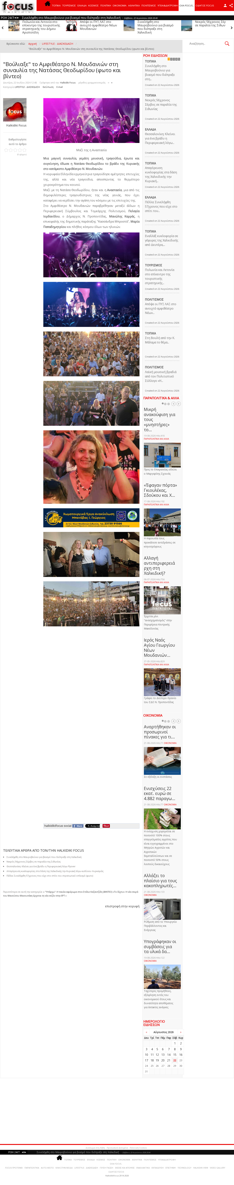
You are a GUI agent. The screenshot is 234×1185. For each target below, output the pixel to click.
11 (152, 1055)
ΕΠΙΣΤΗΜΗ (170, 1167)
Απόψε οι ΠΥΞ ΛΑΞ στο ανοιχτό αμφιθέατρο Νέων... (160, 308)
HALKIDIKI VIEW (200, 1167)
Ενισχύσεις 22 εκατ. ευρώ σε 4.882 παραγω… (159, 793)
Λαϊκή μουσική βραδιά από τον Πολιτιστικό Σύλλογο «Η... (160, 376)
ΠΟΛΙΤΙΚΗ (105, 5)
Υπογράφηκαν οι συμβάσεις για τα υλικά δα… (160, 946)
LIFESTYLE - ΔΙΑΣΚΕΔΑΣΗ (27, 87)
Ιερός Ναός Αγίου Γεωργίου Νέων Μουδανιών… (159, 647)
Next (178, 404)
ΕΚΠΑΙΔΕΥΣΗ (158, 1167)
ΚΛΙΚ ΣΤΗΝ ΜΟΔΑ (64, 1167)
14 (168, 1055)
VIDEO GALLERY (217, 1167)
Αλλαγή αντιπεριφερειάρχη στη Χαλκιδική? (159, 565)
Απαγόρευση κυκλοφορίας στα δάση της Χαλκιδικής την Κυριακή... (161, 174)
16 (180, 1055)
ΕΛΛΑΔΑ (82, 5)
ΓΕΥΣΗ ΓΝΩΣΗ (106, 1167)
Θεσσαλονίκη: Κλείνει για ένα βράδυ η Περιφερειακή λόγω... (160, 138)
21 (168, 1060)
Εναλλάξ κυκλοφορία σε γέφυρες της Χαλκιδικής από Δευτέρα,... (161, 240)
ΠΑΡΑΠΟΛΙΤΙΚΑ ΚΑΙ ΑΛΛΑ (156, 438)
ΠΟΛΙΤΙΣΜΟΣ (148, 5)
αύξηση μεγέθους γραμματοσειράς (111, 82)
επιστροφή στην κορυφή (122, 906)
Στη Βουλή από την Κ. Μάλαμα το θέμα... (160, 340)
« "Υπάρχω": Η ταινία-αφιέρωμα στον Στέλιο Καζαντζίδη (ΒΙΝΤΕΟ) (77, 891)
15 (174, 1055)
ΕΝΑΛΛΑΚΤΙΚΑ (143, 1167)
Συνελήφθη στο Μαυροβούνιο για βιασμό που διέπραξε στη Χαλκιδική (98, 27)
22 (174, 1060)
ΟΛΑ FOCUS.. (116, 1163)
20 (163, 1060)
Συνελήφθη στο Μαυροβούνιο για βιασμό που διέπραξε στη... (160, 72)
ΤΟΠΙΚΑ (56, 5)
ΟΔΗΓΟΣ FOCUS (205, 5)
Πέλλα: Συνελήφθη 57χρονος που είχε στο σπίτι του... (161, 206)
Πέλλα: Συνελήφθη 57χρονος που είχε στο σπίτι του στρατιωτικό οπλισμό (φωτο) (50, 875)
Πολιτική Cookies (138, 1147)
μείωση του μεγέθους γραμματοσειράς (108, 82)
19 (157, 1060)
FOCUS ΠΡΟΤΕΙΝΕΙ (14, 1167)
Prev (173, 404)
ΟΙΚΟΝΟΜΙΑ (120, 5)
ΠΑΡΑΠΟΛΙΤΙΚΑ (31, 1167)
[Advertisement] (111, 1111)
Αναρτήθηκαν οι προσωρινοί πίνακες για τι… (160, 732)
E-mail (59, 87)
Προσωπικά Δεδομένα (117, 1147)
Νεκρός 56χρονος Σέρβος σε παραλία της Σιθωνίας (155, 23)
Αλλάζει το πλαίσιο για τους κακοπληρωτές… (160, 880)
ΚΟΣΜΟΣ (93, 5)
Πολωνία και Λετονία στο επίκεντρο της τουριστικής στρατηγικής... (159, 276)
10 (146, 1055)
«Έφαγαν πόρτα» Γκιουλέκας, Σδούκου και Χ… (160, 490)
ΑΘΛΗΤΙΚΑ (134, 5)
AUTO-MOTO (47, 1167)
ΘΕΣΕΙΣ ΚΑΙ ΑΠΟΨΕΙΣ (125, 1167)
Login (225, 5)
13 (163, 1055)
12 (157, 1055)
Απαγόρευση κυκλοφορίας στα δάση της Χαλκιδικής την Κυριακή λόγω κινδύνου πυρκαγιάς (213, 27)
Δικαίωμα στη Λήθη (95, 1147)
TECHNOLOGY (184, 1167)
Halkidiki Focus (68, 82)
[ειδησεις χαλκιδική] (47, 5)
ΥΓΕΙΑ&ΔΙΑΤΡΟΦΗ (168, 5)
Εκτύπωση (48, 87)
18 (152, 1060)
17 (146, 1060)
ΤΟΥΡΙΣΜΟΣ (69, 5)
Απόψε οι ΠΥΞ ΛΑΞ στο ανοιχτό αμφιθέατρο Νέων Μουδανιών (40, 25)
